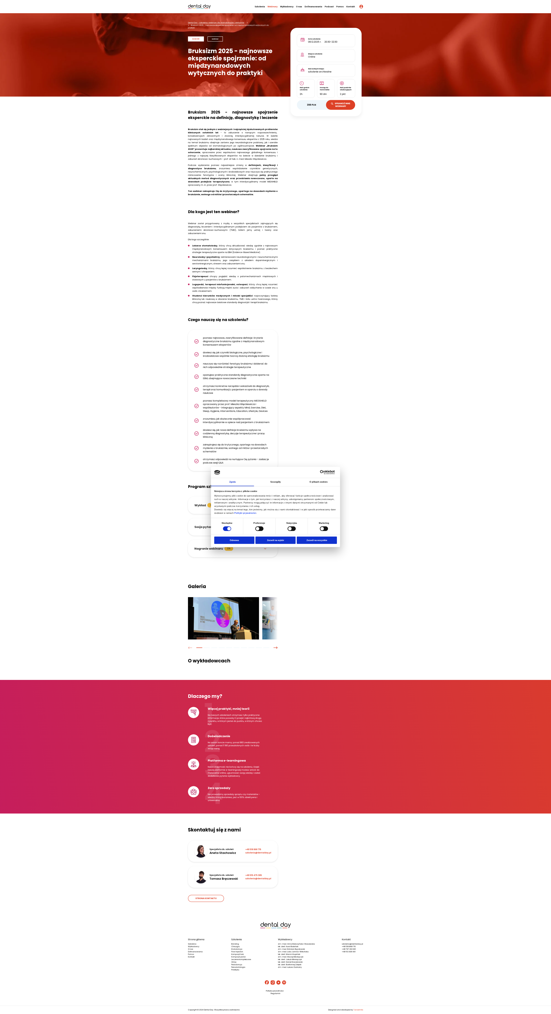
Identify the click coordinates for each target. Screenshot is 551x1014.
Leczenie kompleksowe (241, 959)
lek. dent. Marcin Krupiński (289, 954)
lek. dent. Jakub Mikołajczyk (290, 959)
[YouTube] (278, 982)
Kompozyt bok (237, 954)
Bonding (235, 944)
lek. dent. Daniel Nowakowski (290, 962)
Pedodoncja (236, 964)
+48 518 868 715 (349, 946)
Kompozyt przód (238, 957)
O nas (299, 6)
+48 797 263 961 (349, 949)
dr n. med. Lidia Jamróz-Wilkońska (293, 951)
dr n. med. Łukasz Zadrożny (290, 967)
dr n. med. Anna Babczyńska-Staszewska (296, 944)
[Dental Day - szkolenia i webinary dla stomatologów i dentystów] (199, 7)
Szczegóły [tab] (275, 482)
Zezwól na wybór (275, 540)
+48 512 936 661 (349, 951)
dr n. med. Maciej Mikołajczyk (290, 957)
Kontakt (350, 6)
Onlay (233, 962)
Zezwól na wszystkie (316, 540)
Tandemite (358, 1010)
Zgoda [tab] (232, 482)
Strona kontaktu (206, 898)
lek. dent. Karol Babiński (288, 946)
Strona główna (196, 939)
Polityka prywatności (275, 991)
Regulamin (275, 993)
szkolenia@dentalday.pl (352, 944)
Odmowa (234, 540)
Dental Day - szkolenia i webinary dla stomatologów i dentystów (216, 22)
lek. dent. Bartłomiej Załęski (289, 964)
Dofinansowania (313, 6)
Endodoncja (236, 949)
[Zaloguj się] (361, 7)
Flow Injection (237, 951)
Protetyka (235, 970)
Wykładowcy (286, 6)
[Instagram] (272, 982)
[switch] (259, 528)
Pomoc (340, 6)
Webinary (272, 6)
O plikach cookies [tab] (319, 482)
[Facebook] (267, 982)
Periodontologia (238, 967)
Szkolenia (260, 6)
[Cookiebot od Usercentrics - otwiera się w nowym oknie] (324, 472)
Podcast (329, 6)
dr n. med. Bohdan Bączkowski (291, 949)
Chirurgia (235, 946)
